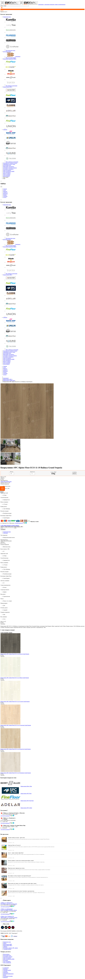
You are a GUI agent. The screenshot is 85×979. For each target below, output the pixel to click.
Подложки (5, 960)
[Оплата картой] (5, 936)
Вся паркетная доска (10, 50)
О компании (6, 967)
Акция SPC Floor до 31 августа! (14, 845)
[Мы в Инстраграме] (13, 928)
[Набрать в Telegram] (26, 523)
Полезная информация (8, 973)
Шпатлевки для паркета (8, 166)
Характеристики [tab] (7, 531)
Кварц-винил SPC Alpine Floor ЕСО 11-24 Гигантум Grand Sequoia (16, 749)
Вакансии (5, 977)
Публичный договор (8, 976)
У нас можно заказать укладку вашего (10, 525)
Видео (4, 974)
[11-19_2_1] (10, 452)
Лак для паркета (6, 172)
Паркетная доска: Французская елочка (16, 868)
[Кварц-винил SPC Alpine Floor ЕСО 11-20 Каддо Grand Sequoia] (10, 652)
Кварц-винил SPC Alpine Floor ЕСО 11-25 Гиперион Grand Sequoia (16, 772)
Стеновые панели (7, 949)
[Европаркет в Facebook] (2, 928)
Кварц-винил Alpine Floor (9, 380)
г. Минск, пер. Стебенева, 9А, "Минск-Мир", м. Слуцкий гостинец (9, 917)
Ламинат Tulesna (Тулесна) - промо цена (16, 837)
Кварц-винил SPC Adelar (26, 807)
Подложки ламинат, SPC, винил (10, 947)
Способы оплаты (7, 970)
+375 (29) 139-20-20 (5, 823)
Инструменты (6, 176)
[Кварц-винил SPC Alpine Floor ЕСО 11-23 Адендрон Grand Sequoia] (10, 724)
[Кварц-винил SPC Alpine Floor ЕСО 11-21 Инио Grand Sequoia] (10, 676)
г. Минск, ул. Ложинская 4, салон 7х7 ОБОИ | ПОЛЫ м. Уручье (9, 909)
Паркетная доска (7, 16)
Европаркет (5, 378)
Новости (5, 191)
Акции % (5, 192)
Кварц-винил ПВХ (7, 944)
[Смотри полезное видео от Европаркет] (9, 928)
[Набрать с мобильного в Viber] (23, 523)
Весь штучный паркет (11, 57)
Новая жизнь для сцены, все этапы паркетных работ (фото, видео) (22, 883)
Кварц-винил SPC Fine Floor (27, 800)
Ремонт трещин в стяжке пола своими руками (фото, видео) (21, 860)
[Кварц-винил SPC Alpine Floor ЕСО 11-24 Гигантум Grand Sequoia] (10, 747)
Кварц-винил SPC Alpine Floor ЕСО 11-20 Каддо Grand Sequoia (15, 654)
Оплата (5, 194)
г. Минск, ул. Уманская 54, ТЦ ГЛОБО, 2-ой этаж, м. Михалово (9, 903)
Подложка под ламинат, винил (10, 163)
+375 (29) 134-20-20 (5, 815)
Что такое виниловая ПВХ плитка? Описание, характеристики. (21, 891)
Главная (5, 188)
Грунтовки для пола (7, 956)
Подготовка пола (7, 165)
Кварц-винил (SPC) (7, 86)
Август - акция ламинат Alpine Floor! (16, 852)
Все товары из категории (11, 85)
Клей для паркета (7, 170)
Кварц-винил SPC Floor (25, 793)
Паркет (4, 943)
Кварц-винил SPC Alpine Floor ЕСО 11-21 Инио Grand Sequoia (15, 677)
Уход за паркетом (7, 962)
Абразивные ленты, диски (9, 164)
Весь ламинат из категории (12, 161)
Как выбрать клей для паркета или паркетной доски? (19, 875)
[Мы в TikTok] (6, 928)
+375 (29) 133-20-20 (5, 829)
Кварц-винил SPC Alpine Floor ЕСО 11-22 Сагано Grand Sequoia (15, 701)
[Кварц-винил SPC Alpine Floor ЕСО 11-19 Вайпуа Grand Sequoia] (27, 438)
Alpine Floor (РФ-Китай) (6, 481)
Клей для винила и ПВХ (8, 171)
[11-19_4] (10, 464)
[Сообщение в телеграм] (13, 906)
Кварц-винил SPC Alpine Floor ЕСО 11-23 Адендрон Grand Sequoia (16, 725)
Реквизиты (5, 972)
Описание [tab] (5, 533)
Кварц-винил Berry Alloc (26, 786)
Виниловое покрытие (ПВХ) (9, 58)
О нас (4, 190)
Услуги (4, 197)
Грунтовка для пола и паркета (10, 167)
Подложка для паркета (8, 169)
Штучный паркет (7, 51)
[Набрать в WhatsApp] (25, 523)
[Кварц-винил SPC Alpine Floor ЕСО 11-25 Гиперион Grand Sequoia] (10, 771)
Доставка (5, 196)
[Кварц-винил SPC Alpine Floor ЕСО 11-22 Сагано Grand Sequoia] (10, 700)
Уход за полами (6, 175)
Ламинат (5, 129)
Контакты (5, 193)
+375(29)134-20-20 (18, 523)
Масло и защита (6, 173)
